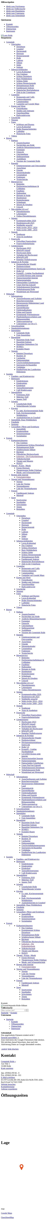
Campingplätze (22, 101)
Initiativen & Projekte (20, 262)
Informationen (17, 296)
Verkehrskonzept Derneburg (27, 287)
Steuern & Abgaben (24, 205)
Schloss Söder (22, 81)
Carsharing (20, 358)
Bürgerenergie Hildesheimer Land (30, 303)
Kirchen (14, 408)
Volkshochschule (23, 459)
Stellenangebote (22, 156)
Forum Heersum (23, 468)
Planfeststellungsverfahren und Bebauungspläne (28, 318)
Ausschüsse (21, 168)
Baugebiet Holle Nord (25, 340)
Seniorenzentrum (23, 434)
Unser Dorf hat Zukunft (26, 285)
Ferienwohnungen (23, 99)
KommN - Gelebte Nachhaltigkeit (30, 273)
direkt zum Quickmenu (15, 6)
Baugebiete (15, 337)
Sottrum (19, 67)
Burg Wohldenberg (24, 79)
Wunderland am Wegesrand (27, 292)
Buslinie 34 (21, 356)
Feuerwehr (15, 239)
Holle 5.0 (20, 271)
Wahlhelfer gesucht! (24, 225)
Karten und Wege (18, 106)
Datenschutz (11, 29)
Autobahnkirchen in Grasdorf (28, 417)
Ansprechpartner (23, 143)
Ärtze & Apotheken (24, 237)
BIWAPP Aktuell (23, 250)
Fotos (13, 122)
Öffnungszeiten (12, 26)
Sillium (19, 63)
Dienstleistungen (23, 211)
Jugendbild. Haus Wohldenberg (24, 420)
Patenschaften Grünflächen (27, 282)
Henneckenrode (22, 56)
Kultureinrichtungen (19, 440)
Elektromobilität (22, 360)
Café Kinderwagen (24, 390)
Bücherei (20, 452)
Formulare (20, 150)
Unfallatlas (20, 367)
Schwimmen (21, 504)
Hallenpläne (21, 193)
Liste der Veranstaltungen (26, 488)
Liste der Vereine (23, 484)
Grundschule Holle (24, 404)
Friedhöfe (15, 422)
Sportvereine (21, 500)
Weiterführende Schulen (26, 406)
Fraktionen (20, 177)
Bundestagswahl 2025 (25, 223)
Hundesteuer (21, 198)
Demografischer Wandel (26, 264)
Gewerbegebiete (17, 326)
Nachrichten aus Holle (25, 145)
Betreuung (15, 379)
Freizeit (9, 438)
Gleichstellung (22, 154)
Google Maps (6, 1213)
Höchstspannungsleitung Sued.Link (30, 269)
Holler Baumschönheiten (26, 129)
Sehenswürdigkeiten (19, 69)
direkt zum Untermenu (15, 13)
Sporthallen (21, 502)
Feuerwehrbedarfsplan (25, 243)
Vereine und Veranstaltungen (22, 479)
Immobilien (15, 330)
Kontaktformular (7, 1087)
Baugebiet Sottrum (23, 342)
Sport (13, 498)
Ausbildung (21, 159)
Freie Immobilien (23, 335)
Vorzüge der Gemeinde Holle (28, 161)
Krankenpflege (22, 431)
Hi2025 (19, 463)
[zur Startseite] (6, 35)
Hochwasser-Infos (23, 253)
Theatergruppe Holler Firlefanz (28, 470)
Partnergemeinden (23, 280)
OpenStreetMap (22, 113)
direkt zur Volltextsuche (15, 9)
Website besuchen (8, 1084)
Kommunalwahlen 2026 (26, 221)
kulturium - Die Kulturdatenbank (29, 456)
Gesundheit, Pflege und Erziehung (25, 427)
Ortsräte (19, 170)
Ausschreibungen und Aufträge (29, 298)
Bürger (9, 138)
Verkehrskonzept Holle (25, 289)
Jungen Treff (21, 399)
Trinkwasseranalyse (24, 321)
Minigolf (19, 495)
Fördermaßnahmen (24, 310)
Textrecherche (22, 179)
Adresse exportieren (9, 1089)
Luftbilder (20, 131)
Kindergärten (21, 383)
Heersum (20, 53)
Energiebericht (22, 305)
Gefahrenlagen (17, 246)
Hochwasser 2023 (23, 248)
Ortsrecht (20, 152)
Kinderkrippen (22, 381)
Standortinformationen (20, 328)
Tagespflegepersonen (24, 388)
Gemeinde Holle (23, 333)
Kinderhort (20, 385)
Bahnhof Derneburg (24, 353)
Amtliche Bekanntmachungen (28, 147)
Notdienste (20, 234)
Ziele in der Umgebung (25, 92)
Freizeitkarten (21, 108)
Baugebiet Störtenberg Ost (27, 344)
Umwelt (19, 207)
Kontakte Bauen (23, 349)
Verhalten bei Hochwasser (27, 255)
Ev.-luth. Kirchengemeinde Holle (29, 411)
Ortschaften (16, 44)
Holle (18, 58)
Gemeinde (10, 42)
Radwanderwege (23, 115)
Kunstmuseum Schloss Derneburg (30, 445)
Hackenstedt (21, 51)
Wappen (14, 120)
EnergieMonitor (22, 308)
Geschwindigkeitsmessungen (28, 363)
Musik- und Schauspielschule (28, 472)
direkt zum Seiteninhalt (15, 16)
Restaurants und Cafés (25, 97)
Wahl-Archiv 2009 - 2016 (26, 230)
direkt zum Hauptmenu (15, 11)
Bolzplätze (20, 509)
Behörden (20, 184)
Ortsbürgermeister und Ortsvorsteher (31, 166)
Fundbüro (20, 191)
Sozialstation (21, 436)
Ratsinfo (14, 163)
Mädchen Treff (22, 397)
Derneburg (20, 47)
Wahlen (14, 218)
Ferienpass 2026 (23, 395)
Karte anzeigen (7, 1068)
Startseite (4, 1013)
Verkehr (14, 351)
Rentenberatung (22, 200)
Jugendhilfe (21, 429)
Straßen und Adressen (25, 111)
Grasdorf (20, 49)
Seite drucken (13, 1049)
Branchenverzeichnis (24, 301)
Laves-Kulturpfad (23, 72)
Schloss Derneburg (24, 76)
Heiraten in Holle (23, 195)
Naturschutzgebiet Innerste (27, 278)
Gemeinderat (21, 175)
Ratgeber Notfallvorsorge (26, 259)
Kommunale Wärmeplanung (27, 314)
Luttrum (19, 60)
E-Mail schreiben (8, 1077)
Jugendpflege (16, 392)
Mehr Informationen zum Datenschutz (16, 1047)
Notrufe (14, 232)
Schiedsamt (21, 202)
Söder (18, 65)
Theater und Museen (24, 461)
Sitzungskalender (23, 172)
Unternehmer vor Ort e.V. (26, 324)
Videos (14, 136)
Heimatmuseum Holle (25, 85)
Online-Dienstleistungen (26, 216)
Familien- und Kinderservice (22, 376)
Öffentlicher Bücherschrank (27, 454)
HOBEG (20, 346)
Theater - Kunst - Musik (21, 466)
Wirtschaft (10, 294)
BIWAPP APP (22, 257)
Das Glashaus (22, 74)
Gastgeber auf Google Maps (27, 104)
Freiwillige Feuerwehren (26, 241)
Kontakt (9, 24)
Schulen (14, 401)
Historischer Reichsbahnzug (27, 90)
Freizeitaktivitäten (23, 477)
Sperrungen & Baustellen (26, 365)
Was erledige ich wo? (20, 209)
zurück (4, 1049)
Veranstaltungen (22, 486)
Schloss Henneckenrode (26, 83)
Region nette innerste (19, 475)
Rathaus (14, 140)
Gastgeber (15, 95)
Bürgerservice (17, 182)
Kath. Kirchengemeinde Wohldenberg (26, 414)
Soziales (9, 374)
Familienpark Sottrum (25, 88)
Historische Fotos (23, 134)
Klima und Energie (24, 312)
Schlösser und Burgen (25, 124)
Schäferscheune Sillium (25, 450)
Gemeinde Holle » (8, 1061)
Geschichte (15, 118)
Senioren (14, 424)
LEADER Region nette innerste (29, 276)
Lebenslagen (21, 214)
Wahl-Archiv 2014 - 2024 (26, 227)
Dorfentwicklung (23, 266)
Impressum (10, 31)
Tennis (19, 507)
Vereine (19, 482)
